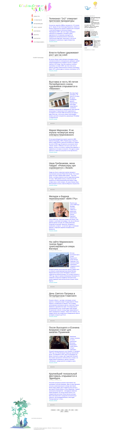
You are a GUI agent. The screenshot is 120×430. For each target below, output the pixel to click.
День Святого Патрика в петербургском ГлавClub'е (63, 294)
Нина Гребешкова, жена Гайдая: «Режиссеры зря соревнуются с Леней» (62, 165)
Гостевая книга (39, 42)
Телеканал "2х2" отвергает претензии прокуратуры (63, 19)
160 (66, 410)
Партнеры (37, 31)
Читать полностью (95, 36)
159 (62, 410)
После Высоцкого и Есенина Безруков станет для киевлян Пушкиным (64, 329)
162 (72, 410)
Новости (37, 16)
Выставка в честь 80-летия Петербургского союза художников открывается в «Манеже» (63, 85)
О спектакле (38, 20)
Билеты (36, 35)
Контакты (37, 38)
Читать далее (53, 41)
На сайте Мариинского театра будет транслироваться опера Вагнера (62, 245)
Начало (53, 410)
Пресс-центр (38, 27)
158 (58, 410)
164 (62, 411)
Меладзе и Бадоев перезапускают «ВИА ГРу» (63, 197)
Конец (66, 411)
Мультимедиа (38, 23)
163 (76, 410)
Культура (52, 45)
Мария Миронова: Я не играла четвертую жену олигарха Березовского (61, 132)
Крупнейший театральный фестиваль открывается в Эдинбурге (63, 376)
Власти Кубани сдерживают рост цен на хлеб (64, 53)
